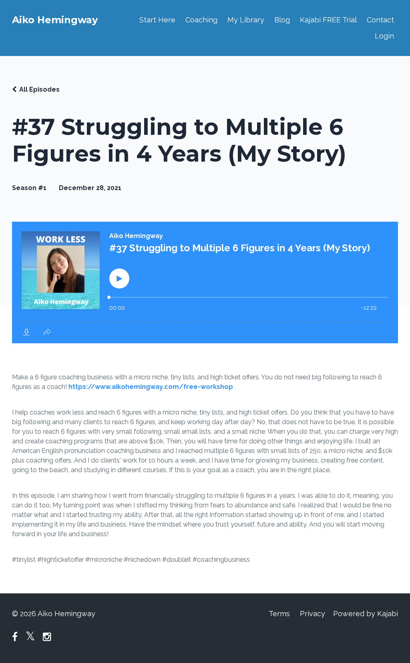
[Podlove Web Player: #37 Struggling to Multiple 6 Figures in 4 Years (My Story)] (205, 282)
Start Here (157, 20)
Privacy (312, 613)
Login (384, 36)
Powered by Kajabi (365, 613)
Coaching (201, 20)
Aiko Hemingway (55, 20)
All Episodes (39, 89)
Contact (380, 20)
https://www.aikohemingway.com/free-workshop (150, 387)
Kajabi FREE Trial (328, 20)
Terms (279, 613)
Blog (282, 20)
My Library (245, 20)
